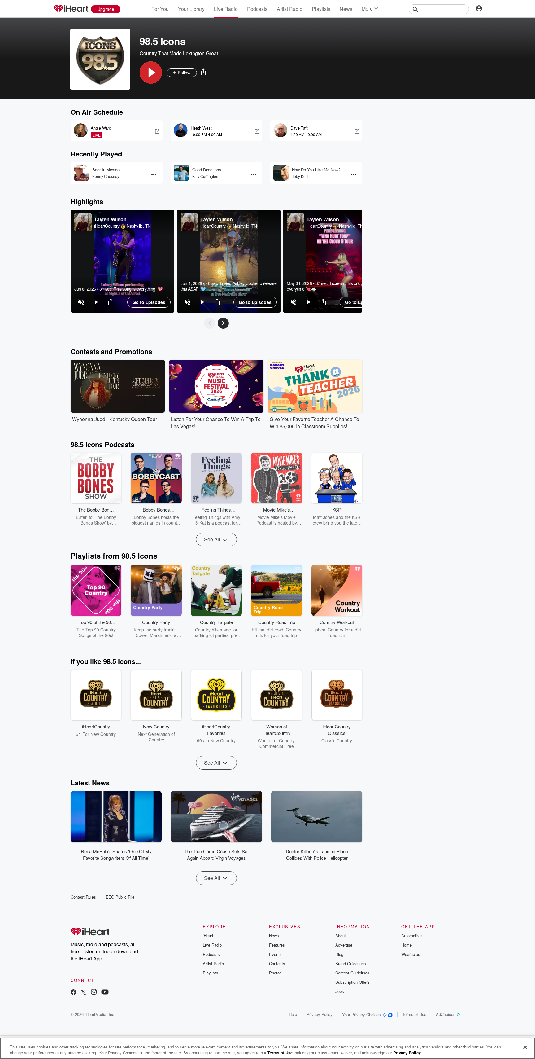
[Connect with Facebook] (73, 992)
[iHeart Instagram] (94, 992)
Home (406, 945)
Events (275, 954)
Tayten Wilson (110, 219)
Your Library (191, 8)
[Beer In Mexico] (81, 173)
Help (293, 1014)
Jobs (339, 991)
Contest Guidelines (352, 973)
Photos (275, 973)
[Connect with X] (83, 992)
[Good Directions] (181, 173)
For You (160, 8)
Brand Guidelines (350, 963)
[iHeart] (70, 9)
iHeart (208, 935)
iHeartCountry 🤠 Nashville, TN (122, 226)
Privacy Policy (320, 1014)
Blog (339, 954)
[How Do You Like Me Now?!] (281, 173)
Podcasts (257, 8)
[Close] (525, 1047)
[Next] (223, 323)
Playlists (321, 8)
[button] (151, 72)
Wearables (410, 954)
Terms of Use (414, 1014)
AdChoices (445, 1014)
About (340, 935)
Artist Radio (289, 8)
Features (277, 945)
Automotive (411, 935)
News (346, 8)
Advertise (343, 945)
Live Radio (226, 8)
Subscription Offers (352, 982)
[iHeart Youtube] (105, 992)
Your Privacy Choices (361, 1014)
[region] (122, 261)
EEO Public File (120, 897)
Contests (277, 963)
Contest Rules (83, 897)
